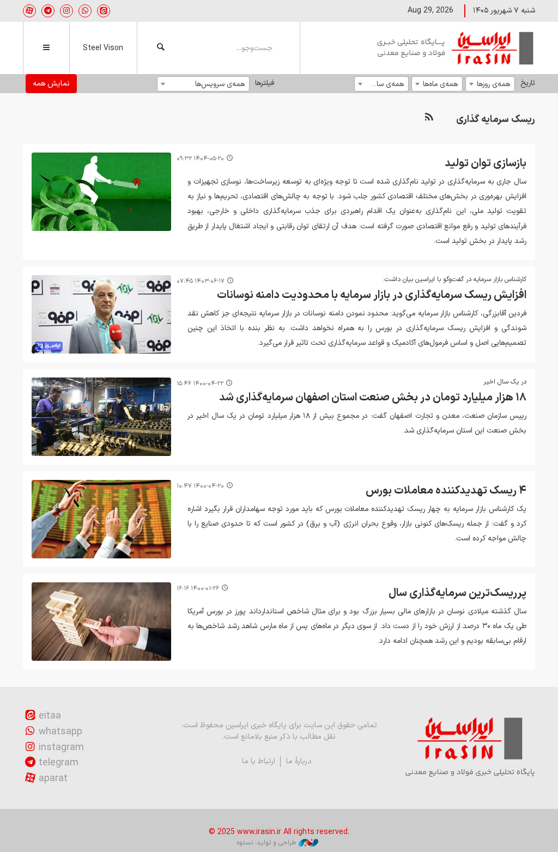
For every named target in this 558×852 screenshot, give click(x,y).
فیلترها (264, 83)
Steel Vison (103, 48)
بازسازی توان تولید (485, 163)
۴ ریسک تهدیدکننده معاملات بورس (446, 491)
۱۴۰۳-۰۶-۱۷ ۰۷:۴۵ (201, 281)
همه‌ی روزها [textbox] (493, 84)
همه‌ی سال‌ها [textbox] (384, 84)
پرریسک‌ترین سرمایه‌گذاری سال (457, 593)
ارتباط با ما (258, 761)
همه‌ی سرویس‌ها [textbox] (220, 84)
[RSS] (428, 117)
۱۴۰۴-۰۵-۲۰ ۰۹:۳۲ (200, 158)
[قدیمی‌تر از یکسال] (101, 192)
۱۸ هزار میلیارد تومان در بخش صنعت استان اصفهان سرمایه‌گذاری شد (372, 398)
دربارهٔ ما (299, 761)
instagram (61, 747)
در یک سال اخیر (504, 382)
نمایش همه (51, 83)
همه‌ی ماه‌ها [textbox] (440, 84)
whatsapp (60, 732)
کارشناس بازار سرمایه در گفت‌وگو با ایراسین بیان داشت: (454, 279)
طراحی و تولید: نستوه (266, 843)
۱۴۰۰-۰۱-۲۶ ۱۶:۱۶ (198, 588)
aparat (53, 778)
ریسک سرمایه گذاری (495, 119)
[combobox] (490, 84)
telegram (58, 763)
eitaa (50, 716)
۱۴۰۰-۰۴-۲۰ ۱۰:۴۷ (200, 486)
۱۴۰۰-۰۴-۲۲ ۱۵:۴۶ (200, 383)
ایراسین (456, 48)
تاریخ (527, 83)
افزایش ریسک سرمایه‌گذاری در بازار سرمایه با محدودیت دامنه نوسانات (371, 295)
